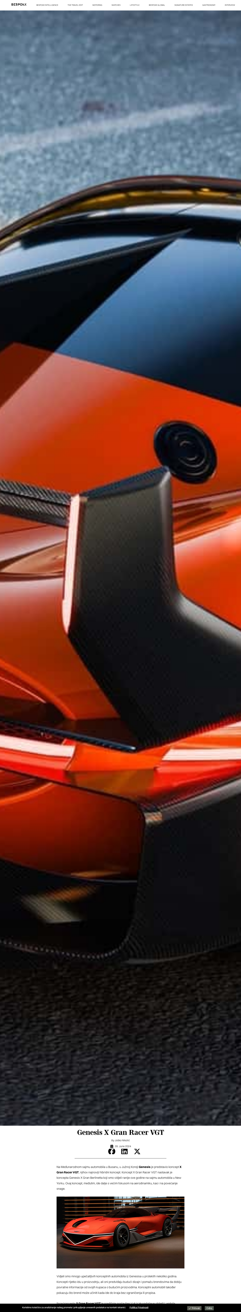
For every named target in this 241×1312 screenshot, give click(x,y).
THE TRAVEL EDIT (75, 5)
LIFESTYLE (135, 5)
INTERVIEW (230, 5)
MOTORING (97, 5)
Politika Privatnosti (139, 1307)
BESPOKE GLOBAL (157, 5)
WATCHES (115, 5)
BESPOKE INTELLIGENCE (47, 5)
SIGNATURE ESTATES (183, 5)
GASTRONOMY (208, 5)
